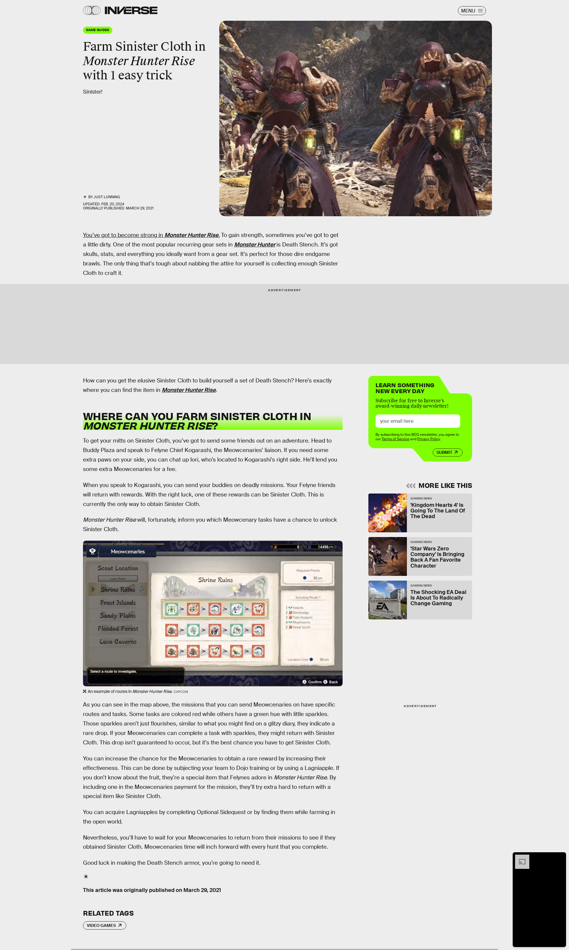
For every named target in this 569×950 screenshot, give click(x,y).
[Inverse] (131, 10)
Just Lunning (107, 197)
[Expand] (519, 857)
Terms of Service (395, 439)
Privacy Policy (428, 439)
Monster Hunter (254, 244)
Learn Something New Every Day (404, 387)
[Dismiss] (559, 857)
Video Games (101, 925)
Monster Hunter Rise (191, 235)
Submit (444, 452)
